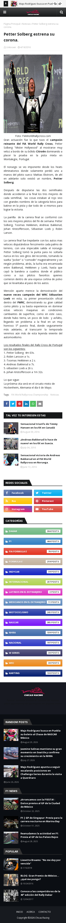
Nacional (30, 642)
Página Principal (12, 23)
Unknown (11, 47)
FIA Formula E (30, 551)
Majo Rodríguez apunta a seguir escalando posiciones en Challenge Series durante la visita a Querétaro (41, 772)
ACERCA (31, 911)
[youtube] (48, 509)
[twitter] (48, 493)
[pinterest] (48, 501)
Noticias (26, 23)
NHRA (30, 632)
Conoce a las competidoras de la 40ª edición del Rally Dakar (40, 893)
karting (30, 673)
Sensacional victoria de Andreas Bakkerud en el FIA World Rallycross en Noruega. (40, 459)
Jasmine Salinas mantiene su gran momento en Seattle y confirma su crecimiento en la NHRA (41, 752)
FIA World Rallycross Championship (29, 394)
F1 (30, 541)
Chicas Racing (42, 917)
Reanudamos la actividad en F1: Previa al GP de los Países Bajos (40, 835)
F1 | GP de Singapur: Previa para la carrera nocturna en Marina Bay (41, 819)
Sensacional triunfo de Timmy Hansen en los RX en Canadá (39, 425)
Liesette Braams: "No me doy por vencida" (41, 861)
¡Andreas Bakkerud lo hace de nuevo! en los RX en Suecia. (39, 441)
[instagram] (18, 509)
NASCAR (30, 622)
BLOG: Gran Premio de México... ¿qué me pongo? (40, 877)
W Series (30, 652)
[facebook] (18, 493)
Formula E (30, 561)
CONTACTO (44, 911)
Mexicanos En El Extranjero (30, 602)
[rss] (18, 501)
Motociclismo (30, 612)
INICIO (19, 911)
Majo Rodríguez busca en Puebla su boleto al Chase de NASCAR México (40, 734)
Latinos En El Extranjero (30, 592)
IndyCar (30, 571)
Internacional (30, 582)
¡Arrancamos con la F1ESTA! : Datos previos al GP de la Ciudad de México (40, 803)
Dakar (30, 531)
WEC (30, 663)
